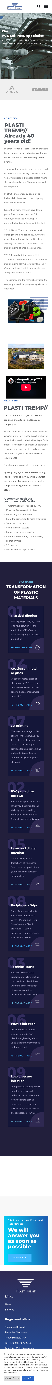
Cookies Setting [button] (12, 1378)
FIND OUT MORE (23, 647)
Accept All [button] (28, 1378)
